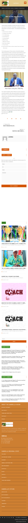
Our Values (4, 410)
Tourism (3, 500)
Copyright (4, 416)
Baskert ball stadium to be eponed (10, 276)
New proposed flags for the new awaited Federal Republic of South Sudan (13, 381)
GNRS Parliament (5, 465)
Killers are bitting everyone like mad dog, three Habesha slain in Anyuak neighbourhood (13, 385)
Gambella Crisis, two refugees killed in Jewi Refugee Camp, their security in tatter (12, 390)
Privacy (3, 419)
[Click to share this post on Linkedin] (21, 119)
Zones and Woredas (6, 480)
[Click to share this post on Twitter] (12, 119)
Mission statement (6, 407)
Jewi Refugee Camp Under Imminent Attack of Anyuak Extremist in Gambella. (13, 395)
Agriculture (4, 491)
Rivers (3, 471)
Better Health (5, 494)
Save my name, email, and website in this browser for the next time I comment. (13, 161)
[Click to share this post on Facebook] (7, 119)
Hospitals (4, 468)
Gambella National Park (7, 462)
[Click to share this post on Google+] (16, 119)
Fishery (3, 506)
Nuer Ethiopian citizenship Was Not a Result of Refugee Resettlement (13, 399)
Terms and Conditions (7, 413)
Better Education (6, 497)
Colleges (4, 454)
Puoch (3, 394)
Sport (3, 222)
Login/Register (16, 3)
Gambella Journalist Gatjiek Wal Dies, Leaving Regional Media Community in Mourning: (13, 357)
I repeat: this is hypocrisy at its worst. (11, 372)
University (4, 477)
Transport (4, 503)
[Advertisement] (14, 204)
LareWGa (10, 137)
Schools (3, 474)
